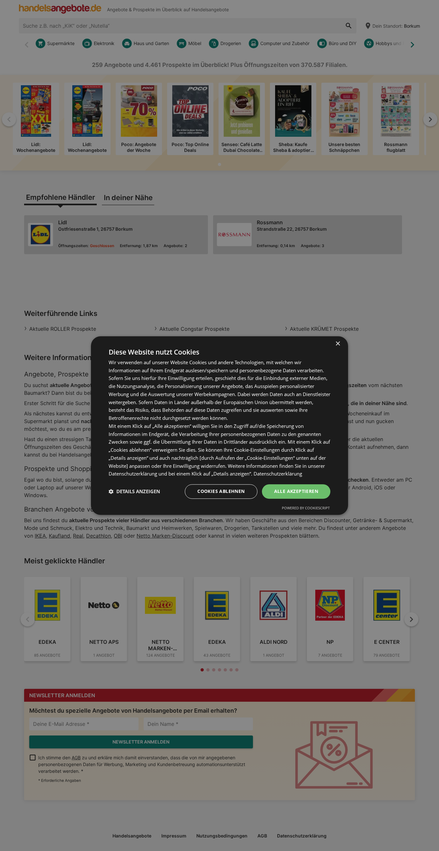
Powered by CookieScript (306, 507)
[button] (134, 491)
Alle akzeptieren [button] (296, 491)
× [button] (337, 343)
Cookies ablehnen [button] (221, 491)
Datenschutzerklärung (278, 474)
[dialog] (219, 425)
